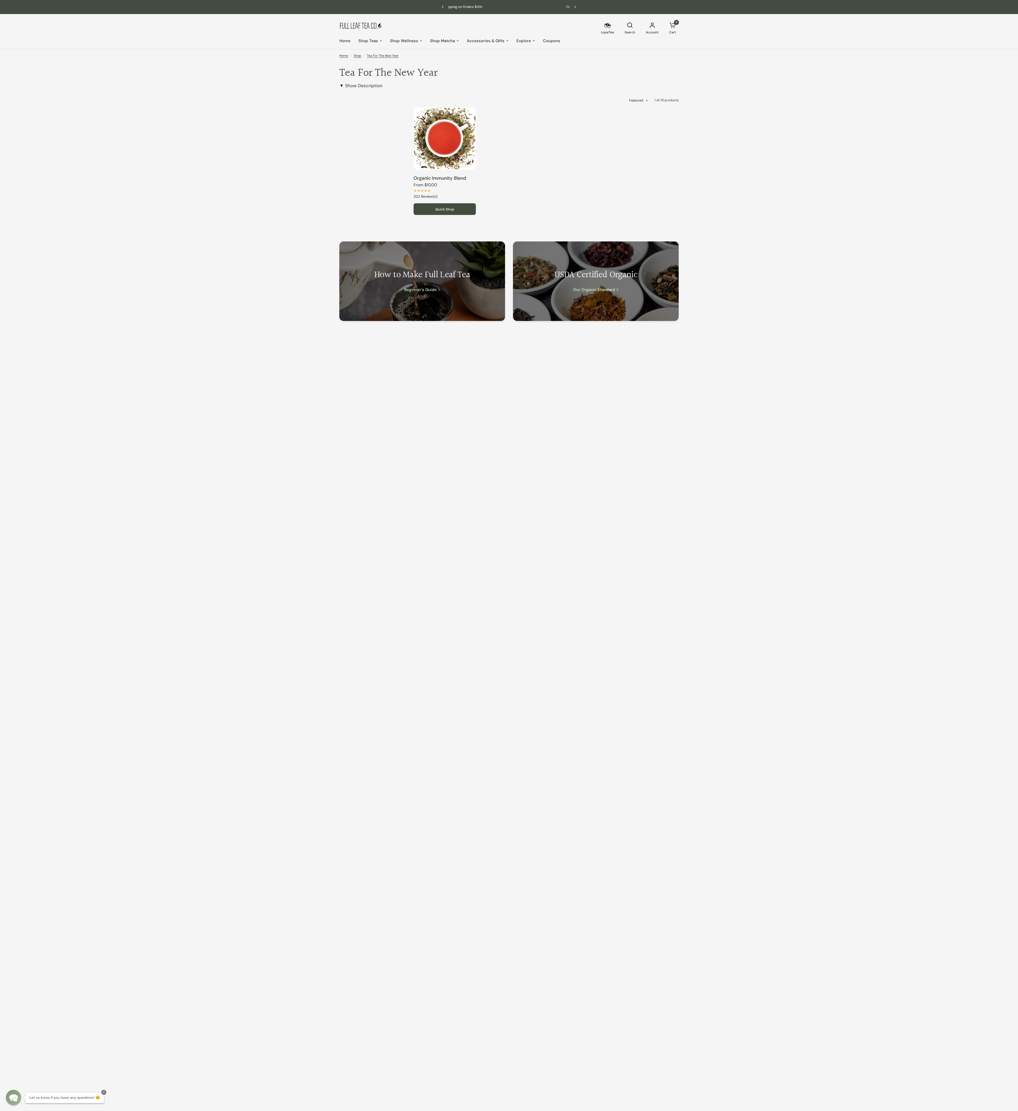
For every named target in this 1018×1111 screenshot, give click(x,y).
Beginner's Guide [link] (420, 290)
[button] (13, 1097)
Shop (357, 56)
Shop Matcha (442, 40)
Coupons (551, 40)
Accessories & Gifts (485, 40)
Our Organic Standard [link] (594, 290)
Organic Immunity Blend (440, 178)
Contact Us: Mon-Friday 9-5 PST (485, 7)
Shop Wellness (404, 40)
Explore (523, 40)
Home (344, 40)
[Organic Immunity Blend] (445, 138)
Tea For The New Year (383, 56)
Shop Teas (368, 40)
